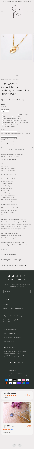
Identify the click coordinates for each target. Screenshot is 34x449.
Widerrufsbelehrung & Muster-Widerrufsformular (12, 321)
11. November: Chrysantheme (10, 124)
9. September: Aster (8, 122)
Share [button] (5, 249)
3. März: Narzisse (7, 116)
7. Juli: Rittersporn (7, 120)
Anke (8, 425)
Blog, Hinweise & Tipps (9, 333)
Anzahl (3, 139)
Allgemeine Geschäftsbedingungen (13, 316)
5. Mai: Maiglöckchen (8, 118)
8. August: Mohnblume (20, 120)
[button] (2, 11)
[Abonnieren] (28, 291)
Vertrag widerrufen (8, 341)
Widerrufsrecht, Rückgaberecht (12, 337)
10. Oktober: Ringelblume (21, 122)
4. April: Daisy (17, 116)
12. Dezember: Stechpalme (10, 126)
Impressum (6, 326)
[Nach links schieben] (13, 75)
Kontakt (5, 312)
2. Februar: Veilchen (24, 114)
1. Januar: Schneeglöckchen (10, 114)
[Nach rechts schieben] (21, 75)
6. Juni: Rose (19, 118)
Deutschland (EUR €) (16, 373)
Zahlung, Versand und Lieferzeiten (13, 308)
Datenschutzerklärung (9, 329)
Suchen (5, 304)
